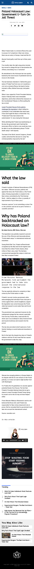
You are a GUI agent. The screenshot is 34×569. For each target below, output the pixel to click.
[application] (15, 434)
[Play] (4, 440)
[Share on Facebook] (11, 25)
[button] (14, 434)
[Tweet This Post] (15, 25)
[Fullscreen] (26, 440)
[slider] (13, 440)
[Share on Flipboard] (18, 25)
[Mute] (23, 440)
